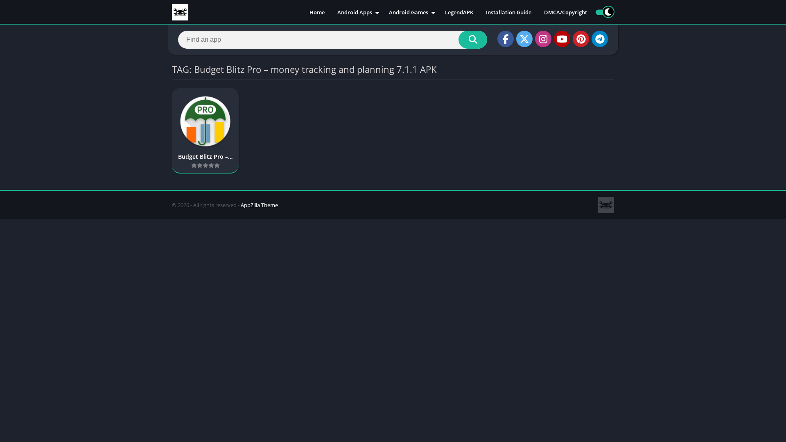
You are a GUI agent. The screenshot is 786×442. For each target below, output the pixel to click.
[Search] (472, 40)
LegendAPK (459, 12)
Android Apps (354, 12)
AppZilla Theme (259, 205)
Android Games (408, 12)
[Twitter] (524, 39)
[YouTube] (562, 39)
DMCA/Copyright (565, 12)
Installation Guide (508, 12)
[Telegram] (600, 39)
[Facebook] (505, 39)
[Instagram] (543, 39)
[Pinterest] (581, 39)
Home (317, 12)
